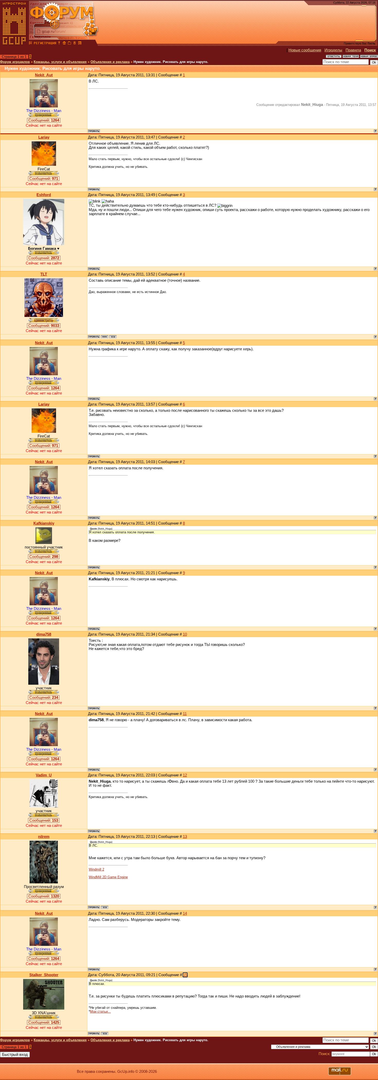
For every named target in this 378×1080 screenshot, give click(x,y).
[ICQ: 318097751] (112, 336)
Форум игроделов (15, 62)
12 (185, 775)
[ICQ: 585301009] (104, 1033)
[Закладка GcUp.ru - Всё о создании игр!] (69, 44)
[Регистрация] (45, 44)
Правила (353, 50)
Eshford (44, 195)
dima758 (43, 634)
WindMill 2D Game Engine (108, 877)
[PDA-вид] (74, 44)
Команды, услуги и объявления (60, 62)
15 (185, 975)
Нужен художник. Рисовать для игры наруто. (170, 62)
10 (185, 634)
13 (185, 837)
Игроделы (333, 50)
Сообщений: (43, 120)
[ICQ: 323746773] (104, 907)
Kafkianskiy (43, 523)
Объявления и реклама (110, 62)
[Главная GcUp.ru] (14, 44)
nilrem (43, 837)
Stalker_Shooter (43, 975)
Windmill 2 (96, 869)
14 (185, 913)
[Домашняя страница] (104, 336)
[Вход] (59, 44)
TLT (43, 274)
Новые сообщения (305, 50)
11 (185, 714)
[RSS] (79, 44)
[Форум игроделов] (30, 44)
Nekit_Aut (44, 75)
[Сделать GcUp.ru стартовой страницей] (64, 44)
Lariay (43, 137)
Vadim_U (44, 775)
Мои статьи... (100, 1011)
